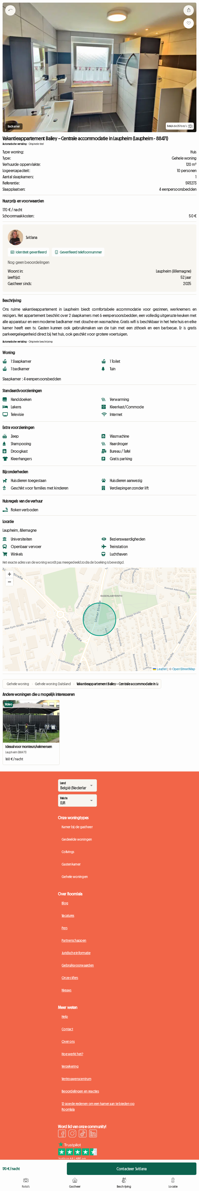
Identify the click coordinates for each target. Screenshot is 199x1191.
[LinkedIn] (93, 1134)
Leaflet (161, 669)
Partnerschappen (74, 940)
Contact (67, 1029)
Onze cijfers (70, 978)
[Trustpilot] (77, 1158)
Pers (64, 928)
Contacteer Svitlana (132, 1169)
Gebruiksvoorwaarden (78, 965)
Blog (65, 903)
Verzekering (70, 1066)
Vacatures (68, 915)
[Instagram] (72, 1134)
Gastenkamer (71, 864)
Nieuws (67, 990)
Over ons (68, 1041)
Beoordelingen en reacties (80, 1091)
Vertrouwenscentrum (76, 1079)
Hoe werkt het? (72, 1054)
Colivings (68, 852)
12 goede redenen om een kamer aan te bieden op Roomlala (98, 1106)
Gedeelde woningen (77, 839)
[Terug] (10, 17)
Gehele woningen (75, 876)
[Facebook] (62, 1134)
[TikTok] (83, 1134)
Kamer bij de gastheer (77, 827)
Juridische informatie (76, 953)
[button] (9, 574)
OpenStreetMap (183, 669)
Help (65, 1016)
